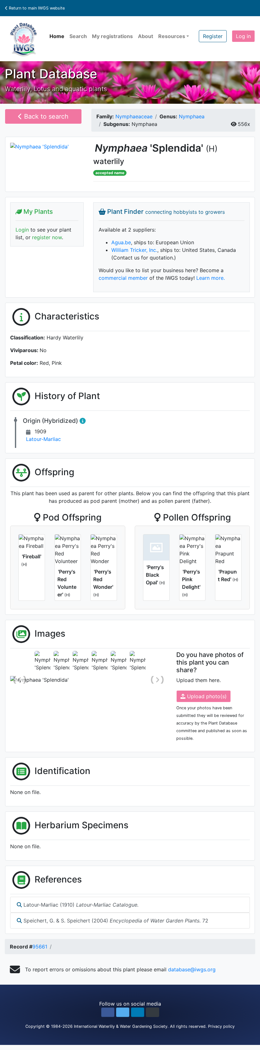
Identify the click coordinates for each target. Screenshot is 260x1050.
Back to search (45, 116)
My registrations (112, 36)
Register (213, 36)
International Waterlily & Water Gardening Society (120, 1026)
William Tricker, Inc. (134, 250)
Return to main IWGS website (36, 8)
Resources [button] (171, 36)
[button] (107, 1012)
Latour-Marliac (43, 439)
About (145, 36)
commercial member (123, 278)
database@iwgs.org (192, 969)
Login (22, 229)
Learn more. (210, 278)
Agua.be (121, 242)
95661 (39, 946)
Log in (243, 36)
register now (47, 237)
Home (56, 36)
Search (78, 36)
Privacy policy (221, 1026)
